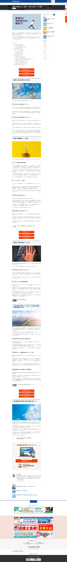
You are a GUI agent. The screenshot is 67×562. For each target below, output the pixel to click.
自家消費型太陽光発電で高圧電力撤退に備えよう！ (20, 64)
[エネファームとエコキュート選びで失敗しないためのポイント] (45, 37)
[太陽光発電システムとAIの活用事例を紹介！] (45, 20)
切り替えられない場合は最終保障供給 (19, 57)
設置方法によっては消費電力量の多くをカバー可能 (21, 61)
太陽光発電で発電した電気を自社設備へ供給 (20, 60)
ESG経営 (45, 42)
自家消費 (14, 8)
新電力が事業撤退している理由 (17, 48)
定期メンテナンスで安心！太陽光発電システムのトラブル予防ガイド (51, 32)
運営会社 (30, 505)
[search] (54, 14)
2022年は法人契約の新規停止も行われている (20, 47)
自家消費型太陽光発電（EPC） (26, 69)
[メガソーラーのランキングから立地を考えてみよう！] (45, 24)
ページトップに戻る (33, 501)
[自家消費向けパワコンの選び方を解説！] (14, 492)
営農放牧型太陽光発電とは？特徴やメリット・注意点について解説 (25, 486)
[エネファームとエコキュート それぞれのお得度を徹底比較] (45, 28)
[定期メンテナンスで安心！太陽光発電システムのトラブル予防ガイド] (45, 33)
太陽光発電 (45, 46)
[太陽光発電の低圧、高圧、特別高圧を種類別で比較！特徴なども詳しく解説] (14, 496)
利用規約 (36, 505)
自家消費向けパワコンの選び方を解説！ (21, 490)
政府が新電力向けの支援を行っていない (19, 53)
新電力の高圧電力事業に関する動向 (18, 44)
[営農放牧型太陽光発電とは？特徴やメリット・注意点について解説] (14, 487)
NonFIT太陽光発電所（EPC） (26, 72)
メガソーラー (45, 48)
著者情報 (33, 505)
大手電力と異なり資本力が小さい (19, 52)
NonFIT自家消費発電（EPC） (26, 237)
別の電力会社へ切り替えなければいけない (20, 56)
